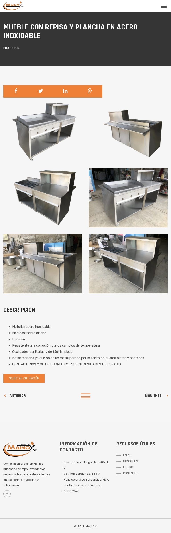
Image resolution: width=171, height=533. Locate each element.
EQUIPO (128, 467)
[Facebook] (7, 493)
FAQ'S (127, 455)
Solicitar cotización (24, 378)
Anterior (18, 395)
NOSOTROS (130, 461)
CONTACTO (130, 473)
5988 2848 (72, 491)
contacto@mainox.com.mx (82, 485)
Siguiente (153, 395)
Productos (11, 48)
